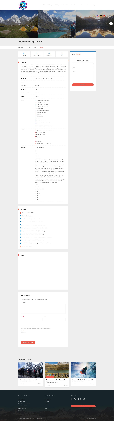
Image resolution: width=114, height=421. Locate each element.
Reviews (41, 47)
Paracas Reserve (48, 399)
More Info (89, 4)
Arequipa (46, 403)
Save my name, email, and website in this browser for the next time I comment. (36, 328)
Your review (23, 302)
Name (45, 316)
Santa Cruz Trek (21, 399)
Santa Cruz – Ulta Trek (22, 406)
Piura (46, 408)
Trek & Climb (65, 4)
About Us (43, 4)
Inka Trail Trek (21, 410)
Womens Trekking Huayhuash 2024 (29, 379)
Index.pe (94, 418)
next (111, 23)
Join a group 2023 (83, 406)
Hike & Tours (74, 4)
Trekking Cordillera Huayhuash (26, 381)
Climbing (57, 4)
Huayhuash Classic (21, 401)
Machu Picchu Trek (22, 408)
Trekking (50, 4)
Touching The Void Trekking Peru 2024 (83, 379)
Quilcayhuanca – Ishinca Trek (24, 403)
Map (35, 47)
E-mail (22, 316)
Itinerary (28, 47)
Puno (46, 406)
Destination (81, 4)
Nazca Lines (47, 401)
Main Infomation (21, 47)
